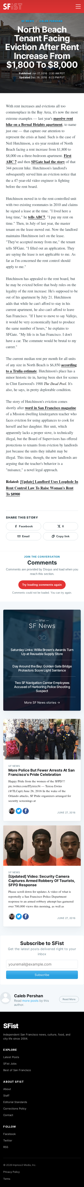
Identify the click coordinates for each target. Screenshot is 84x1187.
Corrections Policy (14, 1108)
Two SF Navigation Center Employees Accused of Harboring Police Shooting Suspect (42, 687)
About (7, 1089)
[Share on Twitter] (18, 811)
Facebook (9, 1134)
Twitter (7, 1140)
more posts (30, 1001)
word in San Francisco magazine (50, 407)
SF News (27, 21)
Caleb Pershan (50, 21)
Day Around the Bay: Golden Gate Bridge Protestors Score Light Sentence (42, 668)
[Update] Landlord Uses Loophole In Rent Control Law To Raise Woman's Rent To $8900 (42, 488)
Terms (6, 1178)
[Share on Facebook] (25, 811)
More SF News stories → (42, 702)
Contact (8, 1115)
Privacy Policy (11, 1171)
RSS (5, 1147)
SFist (10, 1026)
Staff (6, 1095)
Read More (69, 999)
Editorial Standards (15, 1102)
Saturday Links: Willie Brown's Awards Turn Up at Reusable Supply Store (42, 652)
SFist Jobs (10, 1063)
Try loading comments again (42, 584)
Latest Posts (11, 1057)
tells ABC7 (36, 217)
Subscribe (42, 975)
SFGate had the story (48, 161)
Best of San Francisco (17, 1070)
